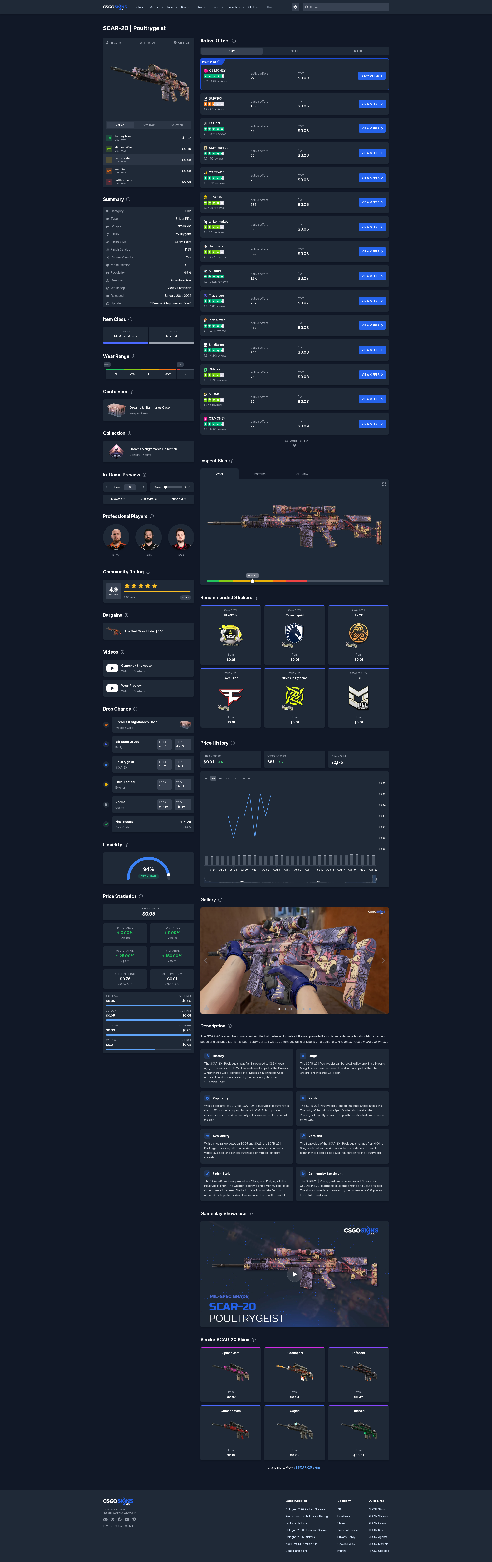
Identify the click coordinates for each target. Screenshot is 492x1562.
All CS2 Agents (378, 1537)
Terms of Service (348, 1530)
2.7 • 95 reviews (214, 109)
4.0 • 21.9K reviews (215, 380)
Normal (120, 125)
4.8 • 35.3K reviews (216, 281)
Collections (234, 7)
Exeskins (215, 197)
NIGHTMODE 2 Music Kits (301, 1543)
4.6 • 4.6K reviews (215, 330)
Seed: (118, 487)
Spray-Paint (183, 242)
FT (150, 374)
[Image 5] (304, 1009)
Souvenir (177, 125)
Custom (177, 499)
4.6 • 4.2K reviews (215, 355)
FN (115, 374)
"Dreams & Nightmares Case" (170, 303)
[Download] (206, 1007)
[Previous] (106, 487)
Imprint (341, 1550)
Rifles (170, 7)
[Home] (118, 7)
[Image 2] (285, 1009)
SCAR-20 (184, 226)
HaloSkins (216, 246)
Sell (295, 51)
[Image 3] (291, 1009)
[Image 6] (310, 1009)
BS (185, 374)
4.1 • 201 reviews (214, 232)
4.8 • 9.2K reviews (215, 134)
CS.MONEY (217, 70)
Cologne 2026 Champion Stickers (307, 1530)
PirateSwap (217, 320)
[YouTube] (128, 1519)
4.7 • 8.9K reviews (215, 81)
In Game (116, 42)
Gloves (201, 7)
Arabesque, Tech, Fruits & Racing (307, 1516)
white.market (218, 221)
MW (132, 374)
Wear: (158, 487)
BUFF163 (215, 98)
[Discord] (107, 1519)
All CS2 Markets (378, 1543)
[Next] (143, 487)
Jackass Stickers (296, 1523)
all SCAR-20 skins (307, 1467)
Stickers (253, 7)
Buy (232, 51)
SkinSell (214, 394)
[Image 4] (297, 1009)
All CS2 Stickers (378, 1516)
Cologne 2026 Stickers (300, 1537)
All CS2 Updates (379, 1550)
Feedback (343, 1516)
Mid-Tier (155, 7)
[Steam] (135, 1519)
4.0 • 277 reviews (215, 257)
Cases (216, 7)
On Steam (184, 42)
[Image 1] (279, 1009)
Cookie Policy (346, 1543)
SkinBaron (216, 345)
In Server (150, 42)
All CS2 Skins (377, 1509)
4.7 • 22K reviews (215, 306)
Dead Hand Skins (297, 1550)
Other (269, 7)
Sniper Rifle (183, 219)
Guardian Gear (181, 280)
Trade (357, 51)
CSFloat (214, 123)
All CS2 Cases (377, 1523)
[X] (114, 1519)
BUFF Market (218, 148)
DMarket (215, 369)
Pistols (139, 7)
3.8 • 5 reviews (213, 404)
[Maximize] (384, 484)
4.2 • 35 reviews (214, 207)
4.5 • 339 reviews (214, 183)
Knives (185, 7)
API (339, 1509)
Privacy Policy (346, 1537)
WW (168, 374)
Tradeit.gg (216, 295)
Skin (188, 211)
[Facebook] (121, 1519)
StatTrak (149, 125)
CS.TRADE (216, 172)
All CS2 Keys (376, 1530)
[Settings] (296, 7)
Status (341, 1523)
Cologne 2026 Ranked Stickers (305, 1509)
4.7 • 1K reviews (214, 158)
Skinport (215, 271)
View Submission (179, 288)
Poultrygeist (183, 234)
